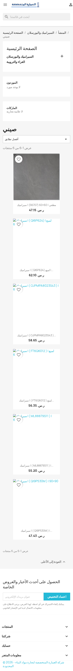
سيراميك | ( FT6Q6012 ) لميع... (36, 400)
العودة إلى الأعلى (53, 562)
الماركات (12, 108)
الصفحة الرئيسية (22, 48)
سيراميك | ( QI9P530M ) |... (36, 530)
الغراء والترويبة (16, 62)
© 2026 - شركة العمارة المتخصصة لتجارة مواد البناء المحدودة (33, 664)
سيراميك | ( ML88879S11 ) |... (36, 465)
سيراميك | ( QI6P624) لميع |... (36, 270)
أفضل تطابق (36, 139)
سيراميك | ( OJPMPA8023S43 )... (36, 335)
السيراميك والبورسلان (20, 57)
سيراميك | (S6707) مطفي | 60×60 (36, 205)
